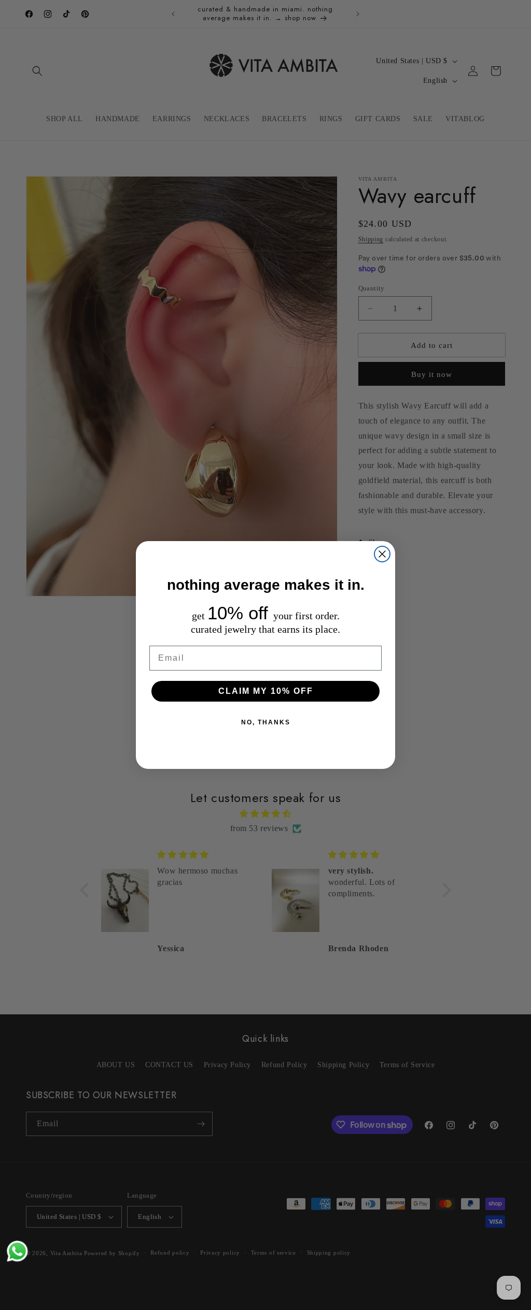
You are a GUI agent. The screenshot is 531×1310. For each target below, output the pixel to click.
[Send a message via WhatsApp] (17, 1251)
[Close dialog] (382, 554)
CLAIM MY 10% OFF (265, 691)
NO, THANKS (265, 722)
